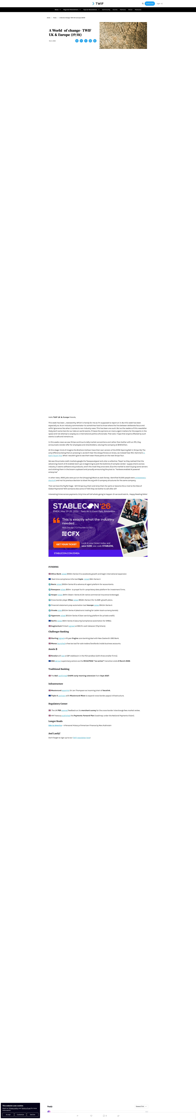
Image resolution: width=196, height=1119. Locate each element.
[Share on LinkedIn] (90, 40)
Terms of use (26, 1108)
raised (59, 584)
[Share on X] (85, 40)
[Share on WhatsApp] (94, 40)
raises (60, 595)
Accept (8, 1115)
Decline (32, 1115)
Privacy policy (13, 1108)
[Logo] (98, 3)
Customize (20, 1115)
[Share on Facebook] (81, 40)
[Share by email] (77, 40)
